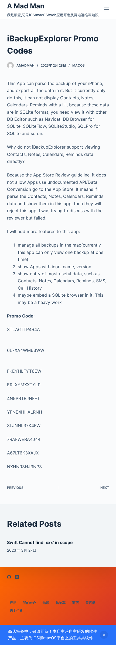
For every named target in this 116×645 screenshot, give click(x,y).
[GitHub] (9, 577)
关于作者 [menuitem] (16, 610)
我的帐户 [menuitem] (29, 603)
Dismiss (104, 635)
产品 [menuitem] (13, 603)
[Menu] (106, 9)
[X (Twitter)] (17, 577)
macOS (78, 65)
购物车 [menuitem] (61, 603)
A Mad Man (26, 6)
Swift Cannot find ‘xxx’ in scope (40, 542)
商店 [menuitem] (75, 603)
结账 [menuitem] (46, 603)
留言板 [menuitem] (90, 603)
